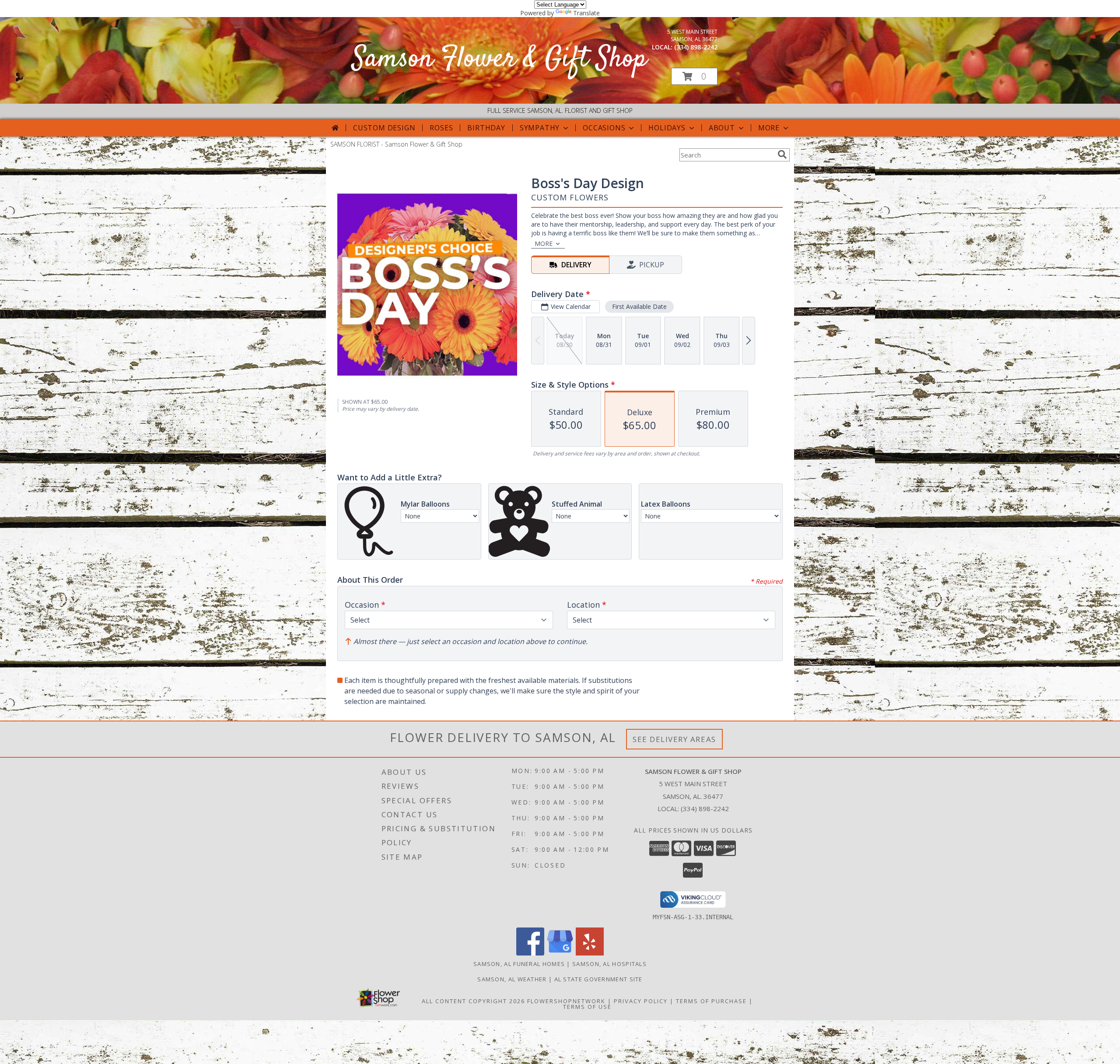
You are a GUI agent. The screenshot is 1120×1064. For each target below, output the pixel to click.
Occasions (604, 128)
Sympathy (540, 128)
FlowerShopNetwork (566, 1001)
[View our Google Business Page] (560, 953)
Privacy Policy (641, 1001)
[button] (694, 76)
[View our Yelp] (590, 953)
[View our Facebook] (530, 953)
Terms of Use (587, 1007)
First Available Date (639, 306)
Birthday (486, 128)
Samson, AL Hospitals (609, 964)
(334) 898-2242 (696, 47)
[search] (782, 154)
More (769, 128)
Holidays (666, 128)
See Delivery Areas (674, 739)
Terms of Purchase (711, 1001)
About (722, 128)
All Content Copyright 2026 (473, 1001)
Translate (586, 13)
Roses (441, 128)
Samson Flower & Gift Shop (499, 59)
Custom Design (384, 128)
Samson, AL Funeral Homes (519, 964)
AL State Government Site (598, 979)
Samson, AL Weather (511, 979)
